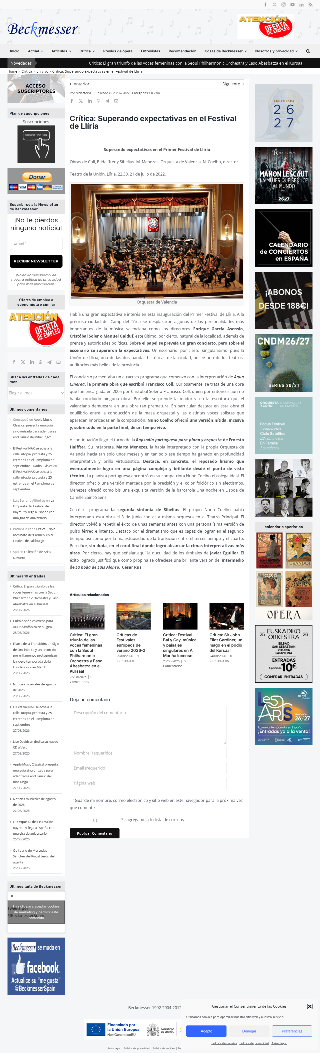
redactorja (83, 93)
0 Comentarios (81, 679)
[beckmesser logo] (43, 18)
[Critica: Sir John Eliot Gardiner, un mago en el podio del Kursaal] (227, 606)
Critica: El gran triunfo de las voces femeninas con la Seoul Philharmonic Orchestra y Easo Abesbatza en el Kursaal (151, 63)
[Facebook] (14, 362)
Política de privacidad (254, 1043)
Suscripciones (36, 121)
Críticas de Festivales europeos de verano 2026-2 (130, 642)
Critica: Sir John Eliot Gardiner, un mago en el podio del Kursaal (226, 642)
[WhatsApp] (40, 362)
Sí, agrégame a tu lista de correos (152, 819)
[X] (23, 362)
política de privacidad (43, 279)
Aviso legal (114, 1048)
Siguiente (231, 84)
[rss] (310, 5)
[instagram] (284, 5)
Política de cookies (224, 1043)
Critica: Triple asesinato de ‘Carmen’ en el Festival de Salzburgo (34, 535)
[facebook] (266, 5)
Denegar (249, 1031)
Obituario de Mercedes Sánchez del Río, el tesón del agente (33, 856)
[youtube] (292, 5)
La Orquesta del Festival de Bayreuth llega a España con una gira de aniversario (33, 827)
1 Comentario (127, 658)
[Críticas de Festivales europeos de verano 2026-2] (133, 606)
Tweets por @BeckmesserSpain (34, 912)
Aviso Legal (279, 1043)
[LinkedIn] (32, 362)
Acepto (206, 1031)
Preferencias (292, 1031)
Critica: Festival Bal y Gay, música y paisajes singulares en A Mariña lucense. (179, 645)
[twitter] (274, 5)
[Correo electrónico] (58, 362)
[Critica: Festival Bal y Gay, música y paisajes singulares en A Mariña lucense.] (180, 606)
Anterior (82, 84)
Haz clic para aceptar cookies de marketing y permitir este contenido (36, 912)
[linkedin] (302, 5)
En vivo (154, 93)
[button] (309, 1006)
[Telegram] (49, 362)
